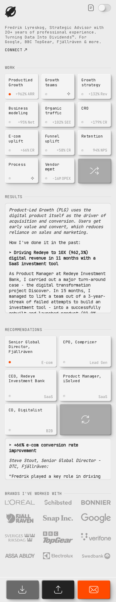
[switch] (104, 8)
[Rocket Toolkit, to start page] (12, 12)
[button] (21, 86)
